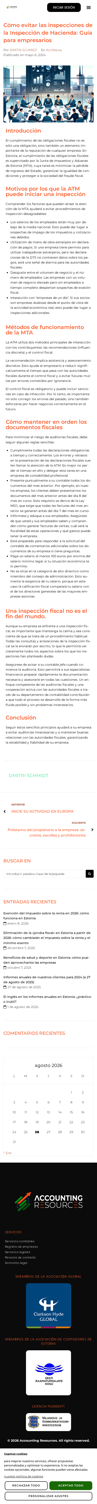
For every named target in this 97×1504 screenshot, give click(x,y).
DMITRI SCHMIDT (23, 50)
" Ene (8, 1153)
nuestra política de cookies (23, 1476)
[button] (88, 7)
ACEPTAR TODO (70, 1485)
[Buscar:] (43, 874)
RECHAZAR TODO (26, 1485)
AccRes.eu (54, 50)
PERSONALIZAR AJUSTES (48, 1496)
